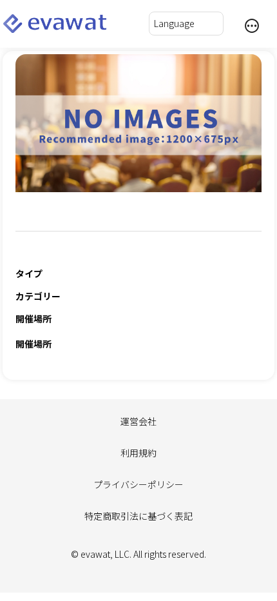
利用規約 (138, 452)
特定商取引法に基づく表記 (138, 515)
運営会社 (138, 421)
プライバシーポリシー (138, 484)
